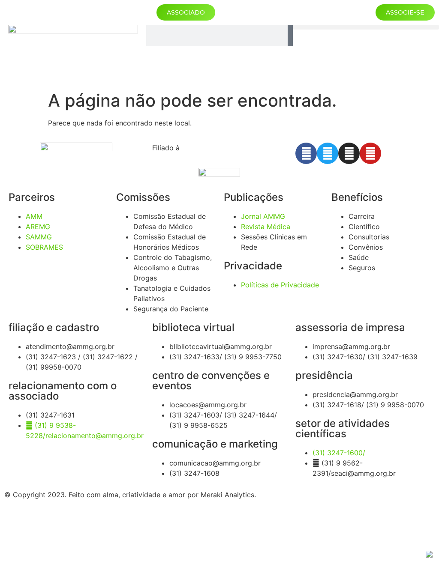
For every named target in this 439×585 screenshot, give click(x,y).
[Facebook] (306, 153)
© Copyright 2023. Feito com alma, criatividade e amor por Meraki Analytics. (130, 494)
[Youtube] (370, 153)
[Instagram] (349, 153)
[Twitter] (327, 153)
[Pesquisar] (290, 35)
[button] (366, 27)
